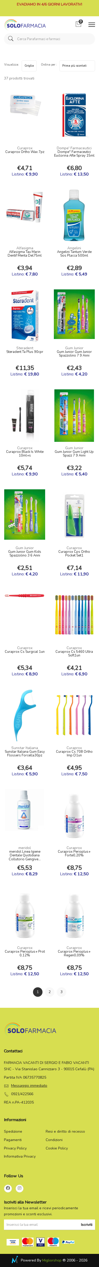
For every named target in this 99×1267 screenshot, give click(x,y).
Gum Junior (74, 348)
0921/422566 (22, 1093)
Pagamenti (13, 1139)
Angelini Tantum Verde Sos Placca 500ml (74, 254)
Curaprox (24, 148)
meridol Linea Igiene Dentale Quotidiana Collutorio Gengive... (25, 856)
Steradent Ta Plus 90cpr (24, 352)
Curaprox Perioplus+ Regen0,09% (74, 954)
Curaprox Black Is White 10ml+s (25, 454)
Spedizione (13, 1131)
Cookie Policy (57, 1148)
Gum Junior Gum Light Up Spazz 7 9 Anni (74, 454)
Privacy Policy (15, 1148)
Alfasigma (24, 248)
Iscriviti (86, 1224)
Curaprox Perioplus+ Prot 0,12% (25, 954)
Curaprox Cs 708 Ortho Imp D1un (74, 754)
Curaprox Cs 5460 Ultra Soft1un (74, 654)
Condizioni (54, 1139)
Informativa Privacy (20, 1156)
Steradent (24, 348)
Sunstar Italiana (24, 747)
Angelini (74, 248)
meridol (24, 847)
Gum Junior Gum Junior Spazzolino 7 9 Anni (74, 354)
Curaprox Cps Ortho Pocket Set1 (74, 554)
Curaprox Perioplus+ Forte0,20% (74, 854)
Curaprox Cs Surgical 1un (25, 652)
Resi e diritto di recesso (65, 1131)
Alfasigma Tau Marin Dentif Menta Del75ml (25, 254)
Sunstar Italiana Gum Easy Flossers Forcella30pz (25, 754)
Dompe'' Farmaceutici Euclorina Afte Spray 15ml (74, 154)
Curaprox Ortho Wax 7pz (24, 152)
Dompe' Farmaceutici (74, 148)
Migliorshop (52, 1260)
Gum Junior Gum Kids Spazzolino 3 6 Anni (24, 554)
